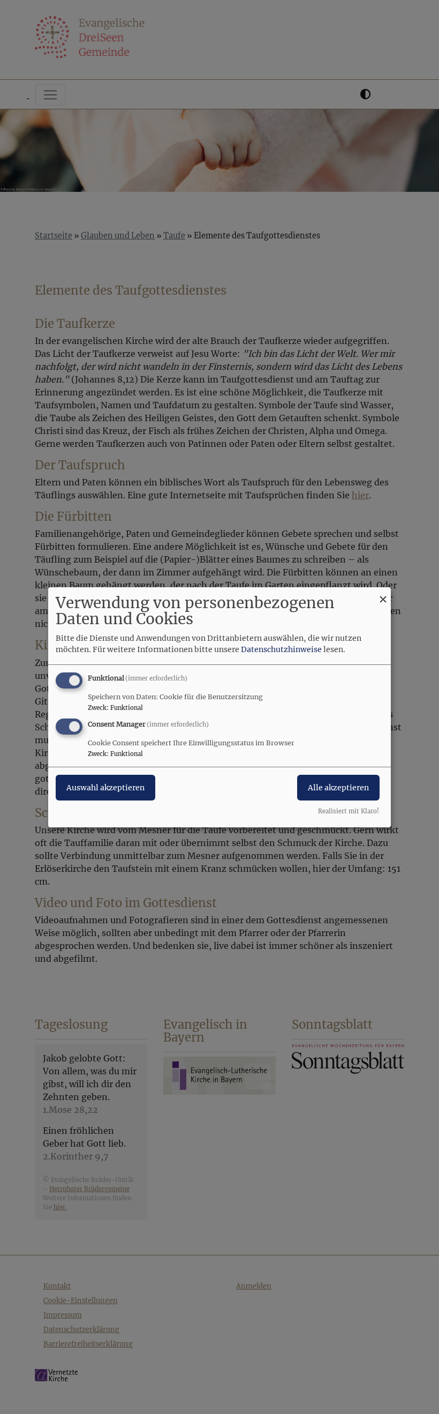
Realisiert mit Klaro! (348, 811)
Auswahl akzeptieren (105, 787)
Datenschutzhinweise (281, 649)
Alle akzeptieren (338, 787)
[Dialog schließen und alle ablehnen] (383, 593)
